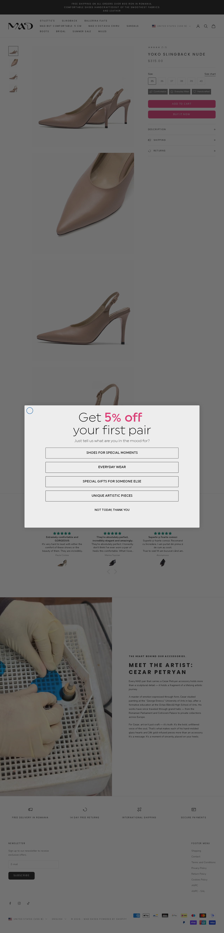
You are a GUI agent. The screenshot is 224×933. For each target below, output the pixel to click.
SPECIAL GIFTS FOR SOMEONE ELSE (112, 481)
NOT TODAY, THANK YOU (112, 510)
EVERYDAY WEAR (112, 467)
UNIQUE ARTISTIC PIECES (112, 496)
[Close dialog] (30, 410)
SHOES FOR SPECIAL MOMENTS (112, 453)
